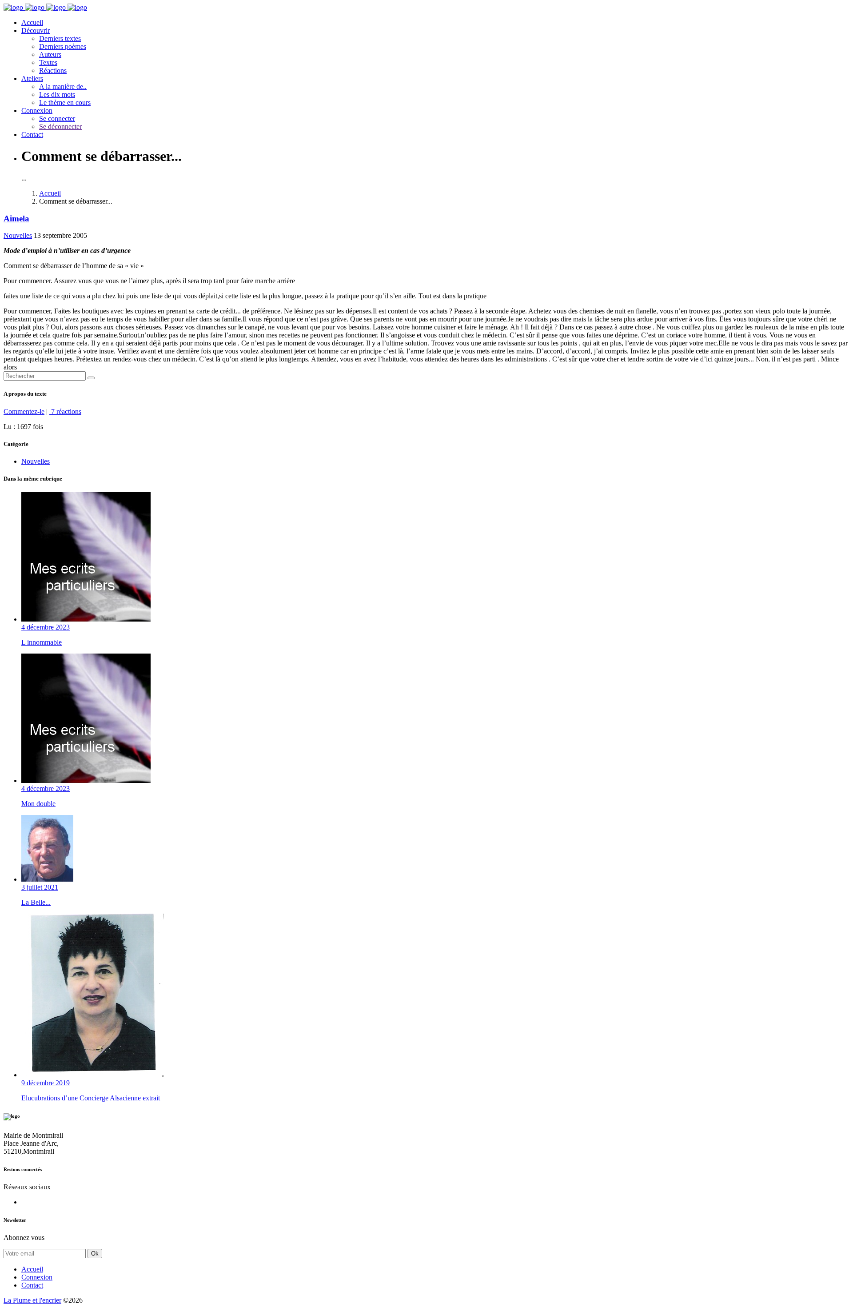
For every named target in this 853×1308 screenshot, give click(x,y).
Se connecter (57, 118)
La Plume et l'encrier (32, 1300)
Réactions (53, 70)
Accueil (32, 22)
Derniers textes (60, 38)
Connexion (36, 110)
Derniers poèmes (62, 46)
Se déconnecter (60, 126)
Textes (48, 62)
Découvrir (35, 30)
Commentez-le (24, 411)
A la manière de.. (63, 86)
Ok (95, 1253)
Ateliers (32, 78)
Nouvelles (18, 235)
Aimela (16, 218)
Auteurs (50, 54)
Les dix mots (57, 94)
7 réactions (65, 411)
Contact (32, 134)
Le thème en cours (65, 102)
